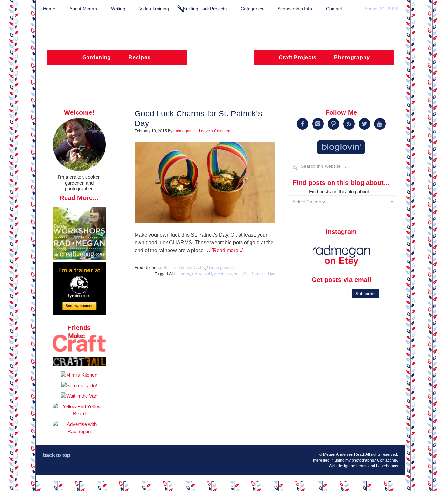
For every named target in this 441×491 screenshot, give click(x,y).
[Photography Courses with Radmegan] (79, 313)
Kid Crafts (195, 267)
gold (208, 274)
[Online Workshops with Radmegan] (79, 258)
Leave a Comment (215, 131)
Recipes (139, 57)
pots (238, 274)
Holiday (177, 267)
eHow (197, 274)
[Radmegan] (220, 60)
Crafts (163, 267)
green (219, 274)
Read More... (79, 197)
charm (184, 274)
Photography (352, 57)
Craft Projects (298, 57)
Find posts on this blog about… (341, 191)
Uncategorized (220, 267)
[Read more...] (227, 250)
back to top (56, 455)
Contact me (387, 460)
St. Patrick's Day (259, 274)
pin (229, 274)
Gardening (96, 57)
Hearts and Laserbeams (377, 466)
